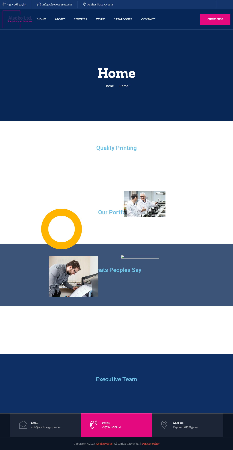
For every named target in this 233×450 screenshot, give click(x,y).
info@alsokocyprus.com (57, 4)
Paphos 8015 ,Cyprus (100, 4)
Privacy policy (150, 443)
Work (100, 19)
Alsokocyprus (104, 443)
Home (41, 19)
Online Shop (215, 19)
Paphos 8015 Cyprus (185, 427)
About (60, 19)
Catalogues (123, 19)
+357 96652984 (16, 4)
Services (80, 19)
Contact (148, 19)
